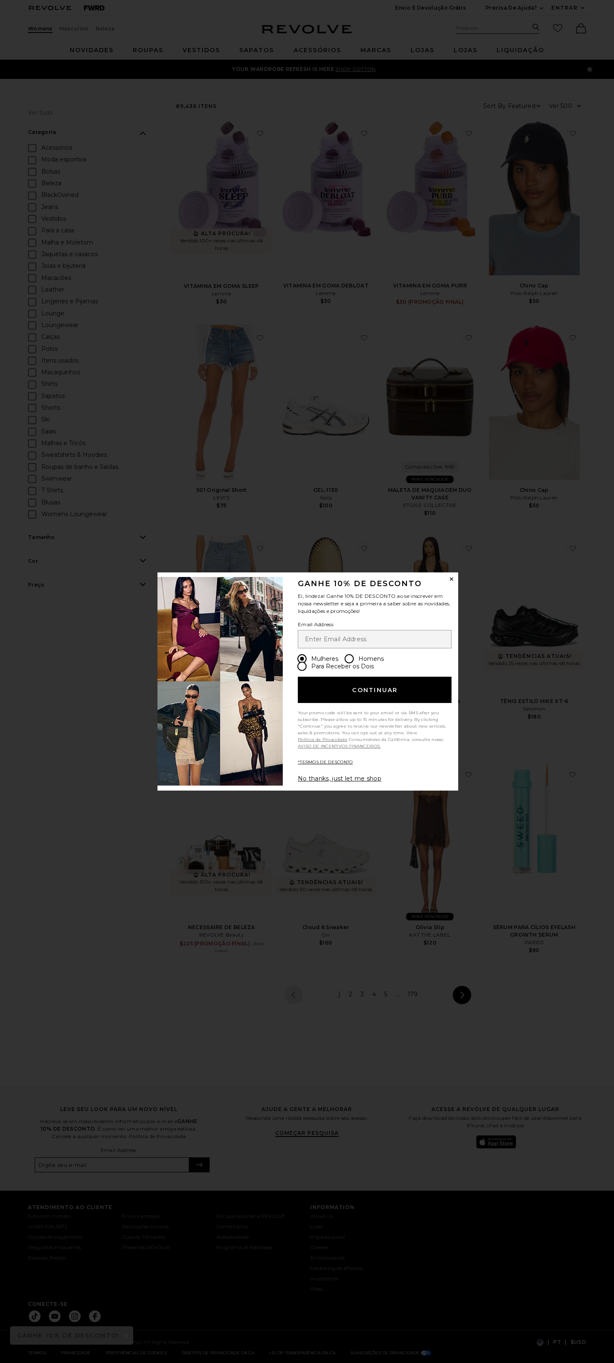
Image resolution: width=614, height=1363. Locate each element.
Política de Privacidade (323, 739)
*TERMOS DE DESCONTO (325, 762)
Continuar (375, 690)
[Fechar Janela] (451, 579)
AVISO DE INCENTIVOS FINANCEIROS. (339, 746)
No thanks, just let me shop (339, 778)
